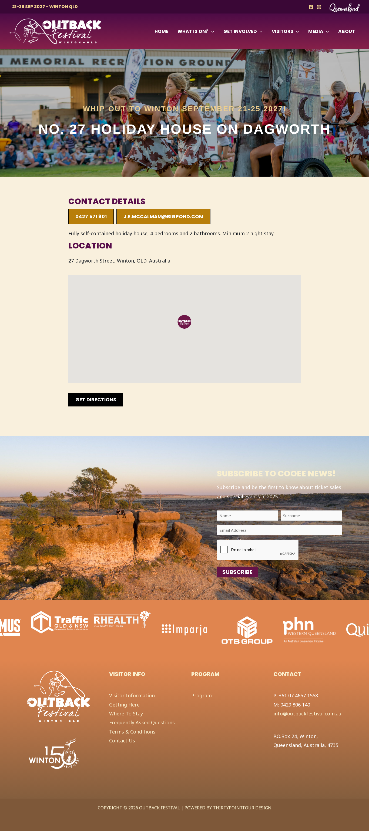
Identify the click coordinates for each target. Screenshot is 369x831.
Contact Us (122, 740)
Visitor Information (132, 695)
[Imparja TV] (122, 629)
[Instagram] (319, 7)
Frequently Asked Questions (142, 722)
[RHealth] (59, 619)
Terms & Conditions (132, 731)
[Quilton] (308, 627)
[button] (211, 31)
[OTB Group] (184, 629)
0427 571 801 (91, 216)
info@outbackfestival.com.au (307, 713)
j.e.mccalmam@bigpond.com (163, 216)
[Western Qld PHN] (247, 629)
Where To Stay (126, 713)
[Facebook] (310, 7)
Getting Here (124, 704)
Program (201, 695)
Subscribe (237, 572)
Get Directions (95, 399)
